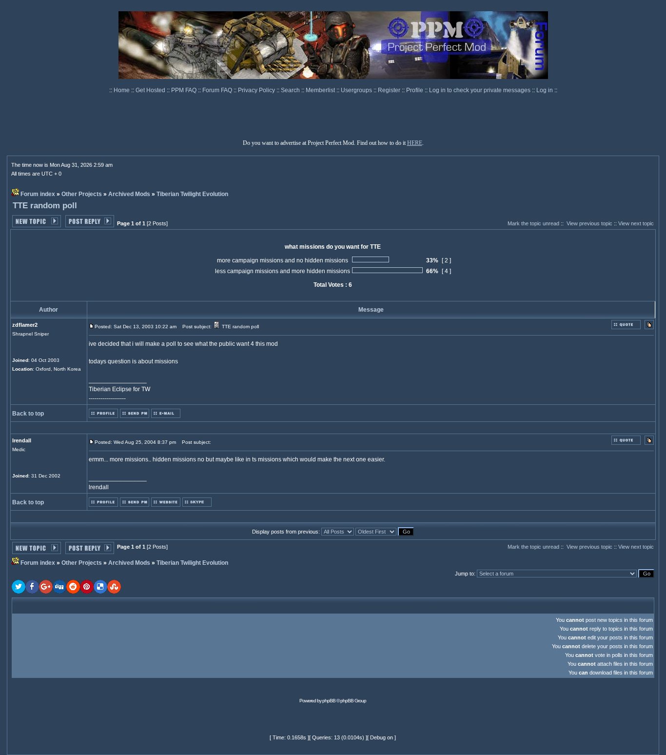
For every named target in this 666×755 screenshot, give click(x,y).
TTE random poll (45, 205)
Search (291, 90)
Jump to (464, 573)
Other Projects (81, 194)
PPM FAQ (184, 90)
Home (122, 90)
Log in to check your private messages (480, 90)
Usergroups (357, 90)
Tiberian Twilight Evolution (192, 194)
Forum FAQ (218, 90)
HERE (414, 142)
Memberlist (321, 90)
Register (390, 90)
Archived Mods (129, 194)
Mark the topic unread (533, 223)
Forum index (37, 194)
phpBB (328, 700)
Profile (415, 90)
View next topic (636, 223)
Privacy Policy (257, 90)
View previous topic (589, 223)
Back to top (28, 413)
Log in (544, 90)
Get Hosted (151, 90)
